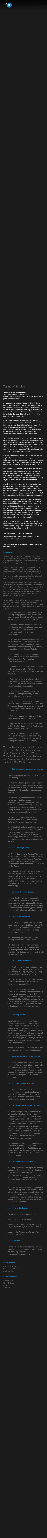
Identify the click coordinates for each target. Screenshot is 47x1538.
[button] (40, 4)
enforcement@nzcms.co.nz (19, 1254)
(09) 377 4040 (28, 1219)
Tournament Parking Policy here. (15, 539)
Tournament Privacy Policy (29, 1232)
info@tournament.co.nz (27, 1214)
